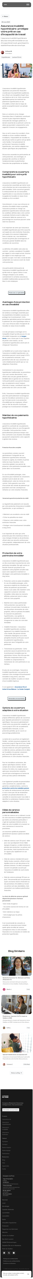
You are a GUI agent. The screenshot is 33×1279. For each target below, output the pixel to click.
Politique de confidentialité (10, 1258)
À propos (5, 1141)
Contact (4, 1144)
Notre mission (6, 1147)
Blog (3, 1160)
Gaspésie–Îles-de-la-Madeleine (11, 1245)
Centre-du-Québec (8, 1235)
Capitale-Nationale (8, 1209)
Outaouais (5, 1226)
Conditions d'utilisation (9, 1263)
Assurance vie (6, 1119)
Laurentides (5, 1212)
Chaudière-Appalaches (9, 1222)
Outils (4, 1169)
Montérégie (5, 1206)
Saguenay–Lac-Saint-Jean (10, 1229)
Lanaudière (5, 1216)
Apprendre (5, 1166)
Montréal (5, 1200)
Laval (3, 1203)
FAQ (3, 1163)
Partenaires (5, 1153)
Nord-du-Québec (7, 1248)
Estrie (4, 1219)
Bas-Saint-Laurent (7, 1239)
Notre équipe (6, 1150)
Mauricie (4, 1232)
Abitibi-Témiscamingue (9, 1242)
